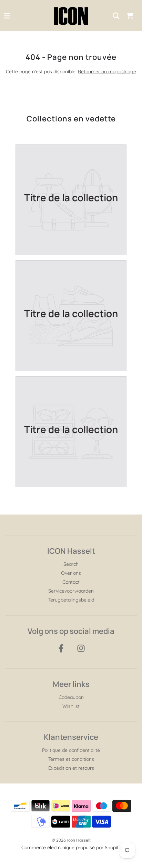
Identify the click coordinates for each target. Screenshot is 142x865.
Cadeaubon (71, 697)
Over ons (71, 573)
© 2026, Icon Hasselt (71, 840)
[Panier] (130, 15)
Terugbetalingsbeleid (71, 600)
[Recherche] (116, 15)
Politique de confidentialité (71, 750)
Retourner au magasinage (107, 71)
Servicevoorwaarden (71, 591)
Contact (71, 582)
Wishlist (71, 706)
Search (71, 564)
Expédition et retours (71, 768)
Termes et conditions (71, 759)
